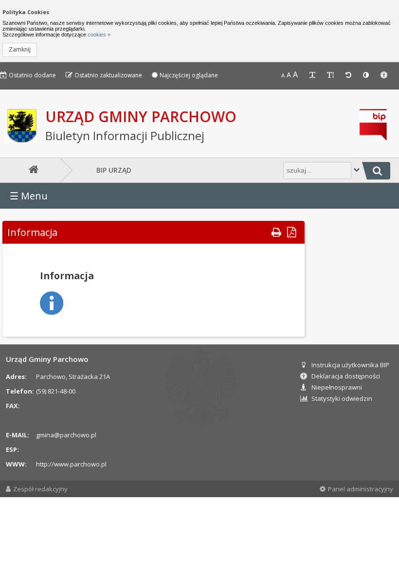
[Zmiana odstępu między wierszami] (331, 75)
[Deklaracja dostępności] (385, 75)
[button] (19, 50)
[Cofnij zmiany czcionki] (349, 75)
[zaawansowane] (356, 169)
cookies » (98, 34)
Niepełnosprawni (336, 387)
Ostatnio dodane (32, 75)
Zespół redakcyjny (40, 488)
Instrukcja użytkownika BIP (350, 364)
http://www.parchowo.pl (71, 464)
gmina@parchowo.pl (66, 434)
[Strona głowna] (31, 170)
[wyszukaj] (376, 170)
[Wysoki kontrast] (367, 75)
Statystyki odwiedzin (341, 398)
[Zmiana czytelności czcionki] (313, 75)
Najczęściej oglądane (189, 75)
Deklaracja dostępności (345, 376)
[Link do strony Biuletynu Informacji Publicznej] (373, 138)
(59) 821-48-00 (55, 391)
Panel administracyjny (360, 488)
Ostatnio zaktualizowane (108, 75)
